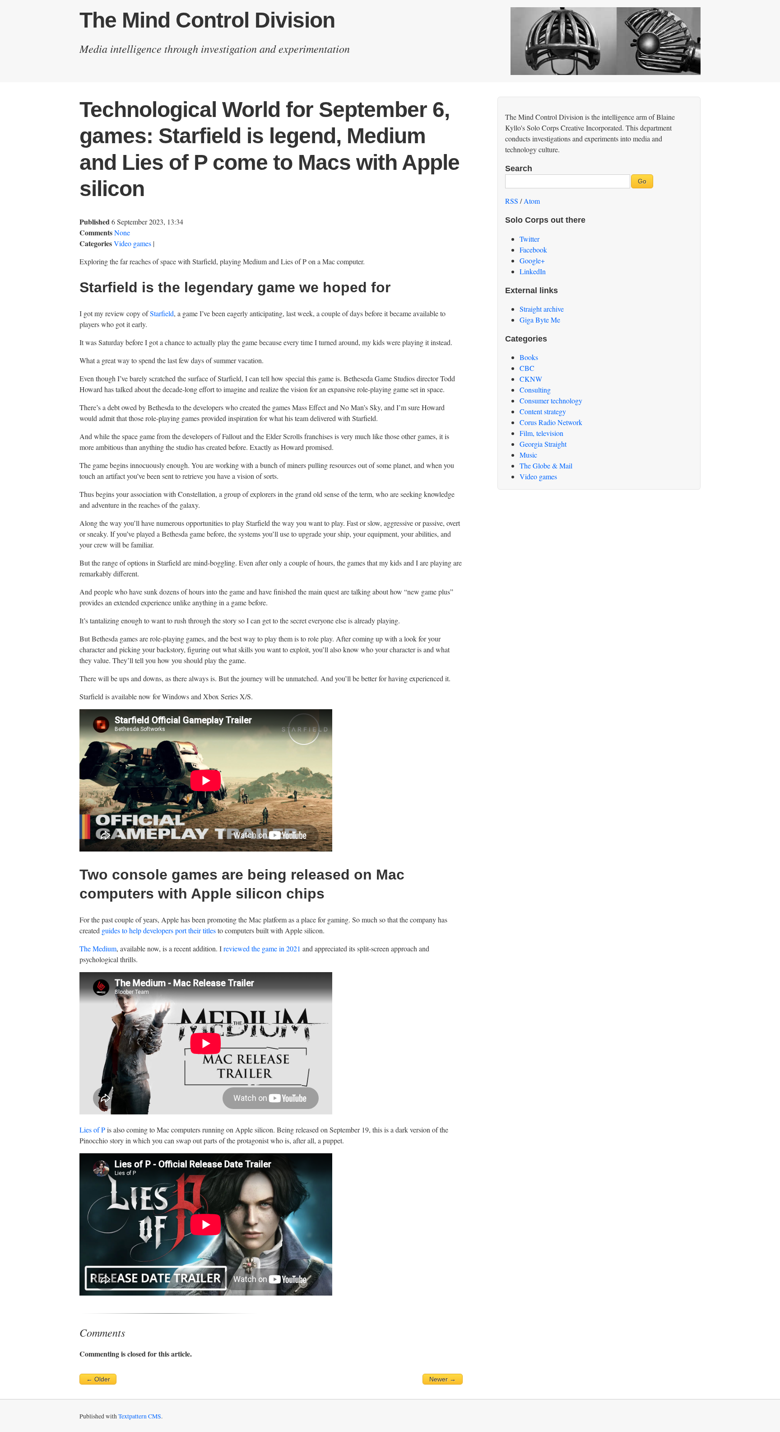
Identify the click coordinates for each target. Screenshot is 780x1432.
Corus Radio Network (551, 422)
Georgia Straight (543, 444)
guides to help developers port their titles (159, 930)
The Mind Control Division (207, 20)
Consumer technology (551, 400)
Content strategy (543, 411)
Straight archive (542, 309)
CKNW (531, 379)
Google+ (532, 260)
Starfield (162, 313)
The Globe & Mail (546, 465)
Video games (132, 243)
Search (518, 168)
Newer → (442, 1379)
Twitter (529, 238)
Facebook (533, 249)
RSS (511, 201)
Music (528, 454)
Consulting (535, 389)
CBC (527, 368)
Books (529, 357)
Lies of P (92, 1129)
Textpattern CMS (139, 1416)
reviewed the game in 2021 (262, 948)
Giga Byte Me (540, 319)
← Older (98, 1379)
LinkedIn (533, 271)
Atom (532, 201)
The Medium (97, 948)
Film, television (541, 433)
